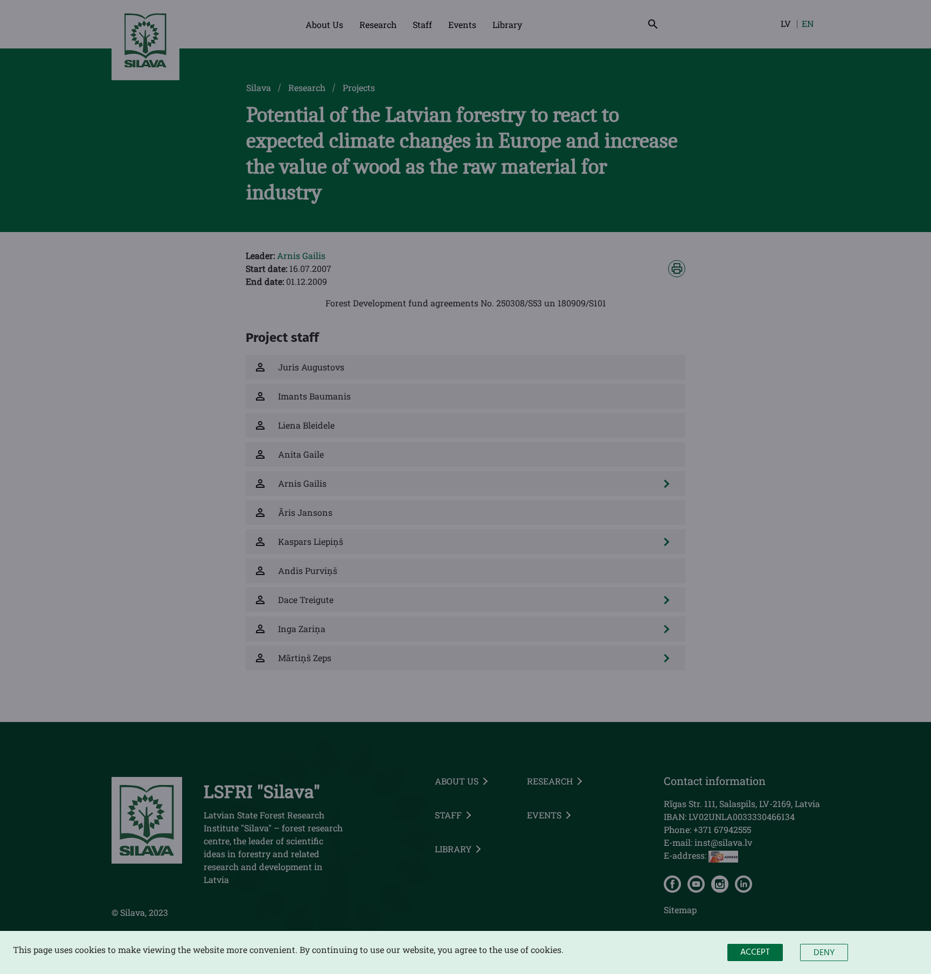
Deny (824, 953)
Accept (755, 952)
